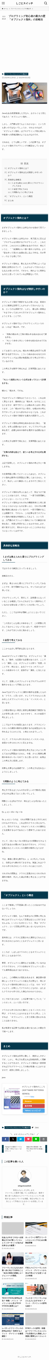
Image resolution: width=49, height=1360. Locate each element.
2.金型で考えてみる (20, 189)
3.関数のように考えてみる (22, 192)
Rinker (32, 1096)
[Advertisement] (24, 46)
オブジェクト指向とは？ (18, 168)
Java (37, 1128)
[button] (5, 1139)
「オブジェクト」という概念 (20, 196)
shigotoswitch (24, 1186)
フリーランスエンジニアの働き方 (16, 74)
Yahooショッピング (33, 1110)
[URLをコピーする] (43, 1139)
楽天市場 (28, 1106)
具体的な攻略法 (14, 180)
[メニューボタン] (3, 3)
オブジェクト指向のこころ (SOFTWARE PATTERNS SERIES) (33, 1090)
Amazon (28, 1101)
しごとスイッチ (24, 3)
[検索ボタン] (45, 3)
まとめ (11, 200)
